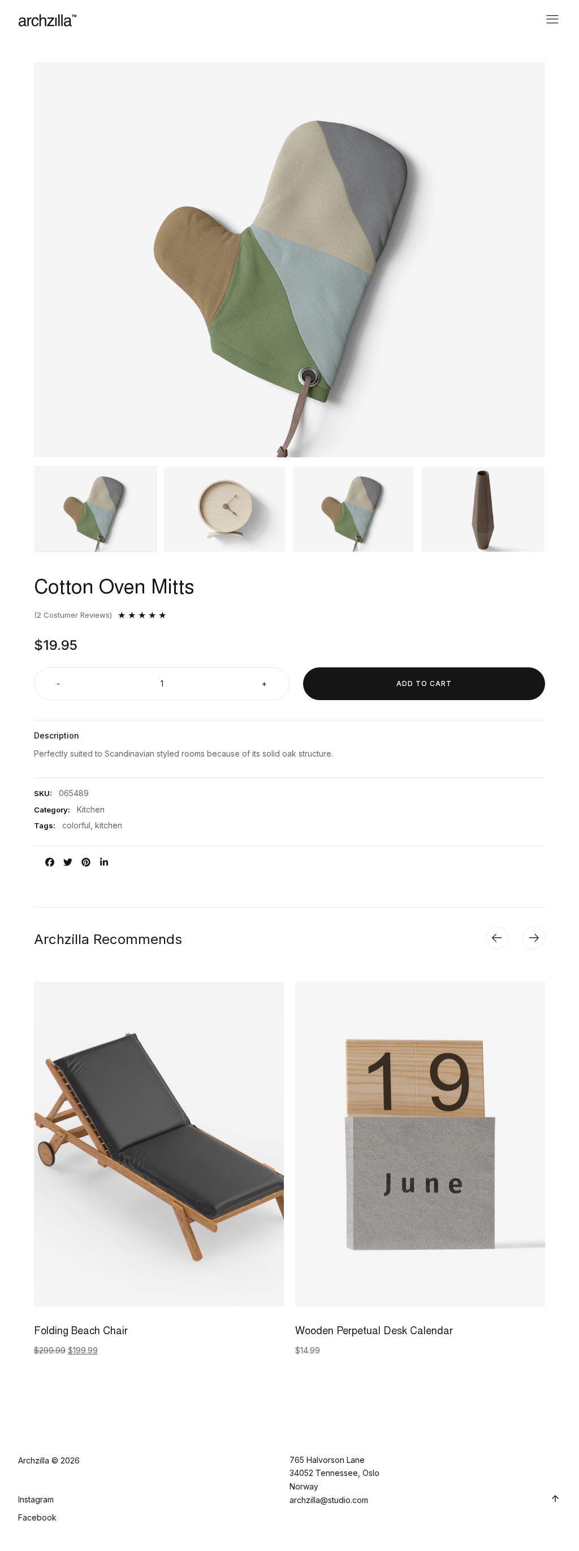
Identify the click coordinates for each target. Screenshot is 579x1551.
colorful (76, 825)
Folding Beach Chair (81, 1332)
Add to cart (424, 683)
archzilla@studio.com (329, 1500)
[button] (497, 938)
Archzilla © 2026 (49, 1460)
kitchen (108, 825)
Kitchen (91, 809)
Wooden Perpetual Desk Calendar (374, 1332)
